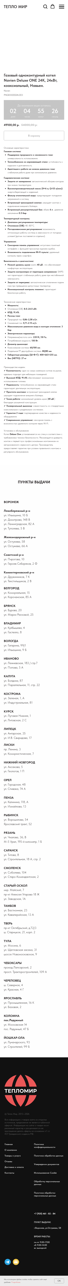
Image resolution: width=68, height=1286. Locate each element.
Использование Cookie (45, 1172)
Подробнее (15, 1282)
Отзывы (8, 1161)
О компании (11, 1149)
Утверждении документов (46, 1164)
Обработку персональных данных (47, 1183)
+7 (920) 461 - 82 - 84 (44, 1213)
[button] (45, 6)
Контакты (9, 1172)
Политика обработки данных (48, 1155)
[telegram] (8, 1262)
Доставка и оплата (14, 1167)
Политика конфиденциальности (44, 1145)
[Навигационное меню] (61, 7)
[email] (16, 1262)
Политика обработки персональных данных (45, 1194)
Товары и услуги (13, 1155)
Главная (9, 1144)
